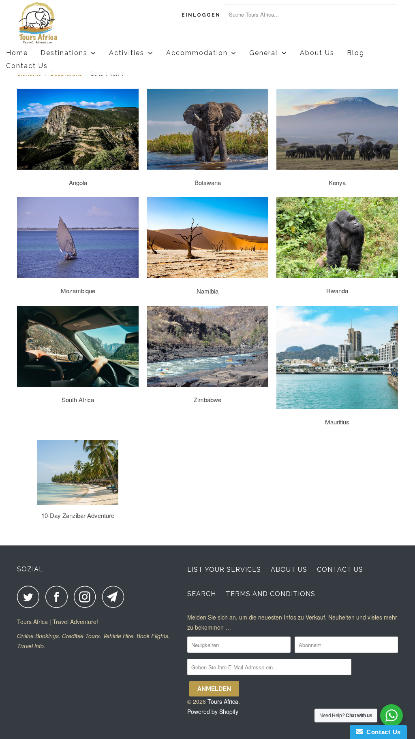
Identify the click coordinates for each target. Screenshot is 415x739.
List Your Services (224, 569)
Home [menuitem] (17, 53)
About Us (289, 569)
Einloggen (201, 15)
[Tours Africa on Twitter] (30, 597)
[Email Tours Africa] (115, 597)
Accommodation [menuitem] (197, 53)
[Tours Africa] (49, 23)
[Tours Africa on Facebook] (58, 597)
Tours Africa (223, 701)
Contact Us (340, 569)
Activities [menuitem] (126, 53)
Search (201, 594)
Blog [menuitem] (355, 53)
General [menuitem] (263, 53)
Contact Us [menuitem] (27, 66)
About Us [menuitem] (317, 53)
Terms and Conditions (270, 594)
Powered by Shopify (212, 711)
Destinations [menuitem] (64, 53)
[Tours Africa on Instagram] (87, 597)
